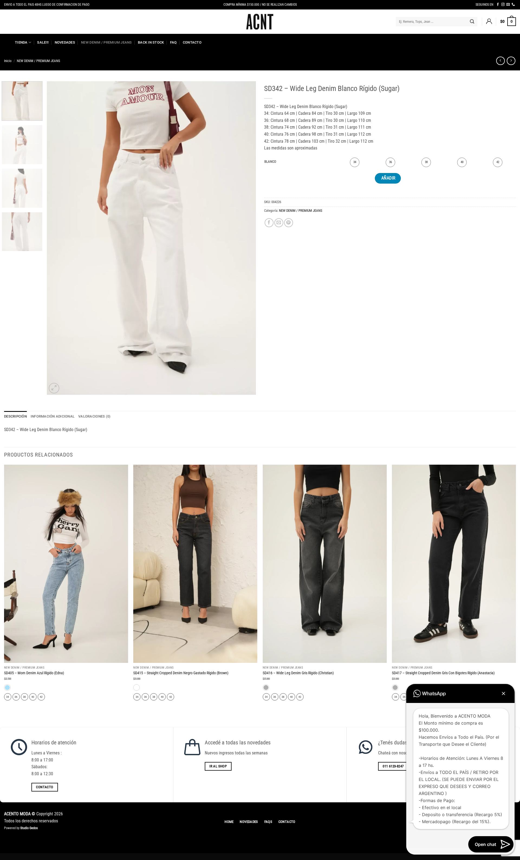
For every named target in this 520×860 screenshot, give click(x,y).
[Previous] (58, 238)
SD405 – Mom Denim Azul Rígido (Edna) (34, 673)
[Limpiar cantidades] (280, 162)
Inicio (8, 61)
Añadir (388, 178)
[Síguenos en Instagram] (503, 4)
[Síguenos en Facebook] (497, 4)
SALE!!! (42, 42)
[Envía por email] (278, 222)
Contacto (192, 42)
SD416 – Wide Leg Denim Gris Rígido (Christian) (298, 673)
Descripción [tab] (15, 416)
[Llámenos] (513, 4)
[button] (489, 21)
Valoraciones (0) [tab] (94, 416)
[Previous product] (511, 61)
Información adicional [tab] (52, 416)
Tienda (21, 42)
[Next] (245, 238)
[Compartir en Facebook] (269, 222)
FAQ (173, 42)
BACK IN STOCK (151, 42)
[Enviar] (472, 21)
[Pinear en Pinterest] (288, 222)
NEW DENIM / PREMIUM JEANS (106, 42)
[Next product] (500, 61)
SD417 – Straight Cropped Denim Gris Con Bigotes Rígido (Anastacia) (443, 673)
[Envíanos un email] (508, 4)
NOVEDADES (65, 42)
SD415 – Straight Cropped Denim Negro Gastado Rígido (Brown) (180, 673)
